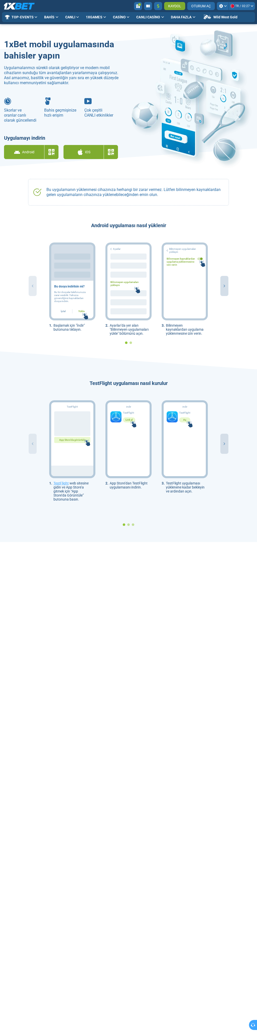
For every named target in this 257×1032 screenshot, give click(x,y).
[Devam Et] (224, 286)
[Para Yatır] (158, 6)
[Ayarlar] (223, 6)
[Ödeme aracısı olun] (148, 6)
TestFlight (61, 483)
